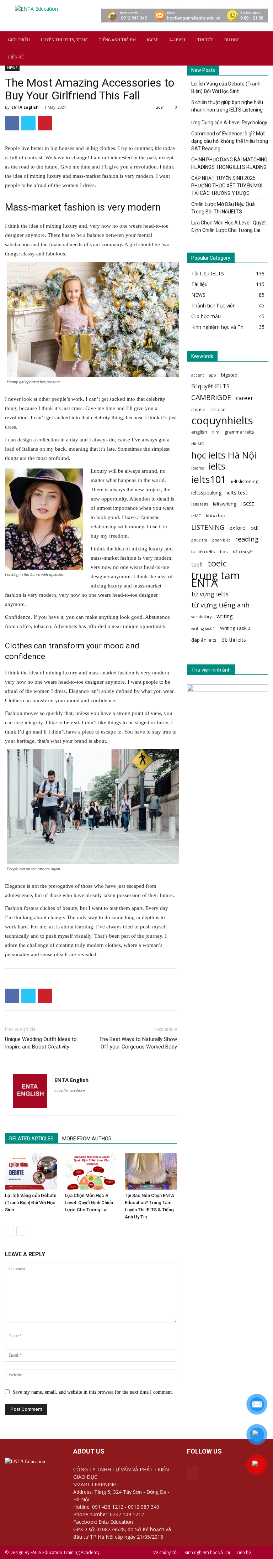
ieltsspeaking (206, 492)
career (244, 398)
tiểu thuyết (243, 551)
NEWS (12, 67)
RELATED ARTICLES (31, 1138)
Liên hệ (16, 57)
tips (224, 551)
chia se (218, 409)
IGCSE (152, 40)
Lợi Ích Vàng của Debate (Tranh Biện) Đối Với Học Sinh (31, 1202)
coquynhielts (222, 420)
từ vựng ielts (210, 594)
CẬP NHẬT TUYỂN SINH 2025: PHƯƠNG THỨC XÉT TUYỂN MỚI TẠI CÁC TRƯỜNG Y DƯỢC (226, 185)
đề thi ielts (233, 639)
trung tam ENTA (215, 579)
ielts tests (199, 504)
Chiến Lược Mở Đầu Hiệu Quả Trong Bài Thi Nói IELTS (223, 207)
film (215, 432)
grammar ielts (239, 432)
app (212, 375)
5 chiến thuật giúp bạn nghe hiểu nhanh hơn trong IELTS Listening (227, 106)
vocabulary (201, 616)
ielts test (237, 492)
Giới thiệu (19, 40)
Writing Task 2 (235, 628)
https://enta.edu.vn (69, 1090)
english (199, 432)
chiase (198, 409)
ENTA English (25, 107)
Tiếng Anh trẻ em (117, 40)
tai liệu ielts (203, 551)
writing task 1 (203, 628)
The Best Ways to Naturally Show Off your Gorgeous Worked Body (138, 1043)
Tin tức (205, 40)
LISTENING (207, 527)
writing (224, 616)
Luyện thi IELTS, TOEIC (64, 40)
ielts (217, 466)
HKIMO (197, 443)
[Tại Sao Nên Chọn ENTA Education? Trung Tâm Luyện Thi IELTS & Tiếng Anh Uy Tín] (151, 1171)
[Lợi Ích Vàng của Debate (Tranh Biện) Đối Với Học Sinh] (31, 1171)
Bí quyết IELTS (210, 386)
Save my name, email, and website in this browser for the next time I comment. (92, 1392)
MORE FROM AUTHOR (87, 1138)
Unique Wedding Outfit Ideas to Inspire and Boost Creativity (41, 1043)
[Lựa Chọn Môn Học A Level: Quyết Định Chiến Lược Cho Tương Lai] (91, 1171)
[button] (259, 40)
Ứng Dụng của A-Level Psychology (229, 122)
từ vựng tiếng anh (220, 605)
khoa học (216, 515)
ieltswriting (224, 504)
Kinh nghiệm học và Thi (207, 1552)
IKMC (196, 515)
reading (247, 539)
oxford (237, 527)
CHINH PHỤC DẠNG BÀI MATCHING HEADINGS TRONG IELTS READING (229, 163)
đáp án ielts (203, 640)
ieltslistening (244, 481)
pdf (255, 527)
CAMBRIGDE (211, 397)
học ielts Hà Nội (223, 455)
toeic (217, 563)
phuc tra (199, 540)
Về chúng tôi (165, 1552)
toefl (197, 564)
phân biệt (221, 540)
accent (197, 375)
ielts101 (208, 479)
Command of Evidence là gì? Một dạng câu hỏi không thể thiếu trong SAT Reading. (229, 141)
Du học (231, 40)
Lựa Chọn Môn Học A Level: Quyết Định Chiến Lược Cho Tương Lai (89, 1202)
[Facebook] (192, 1473)
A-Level (177, 40)
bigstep (229, 375)
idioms (197, 468)
